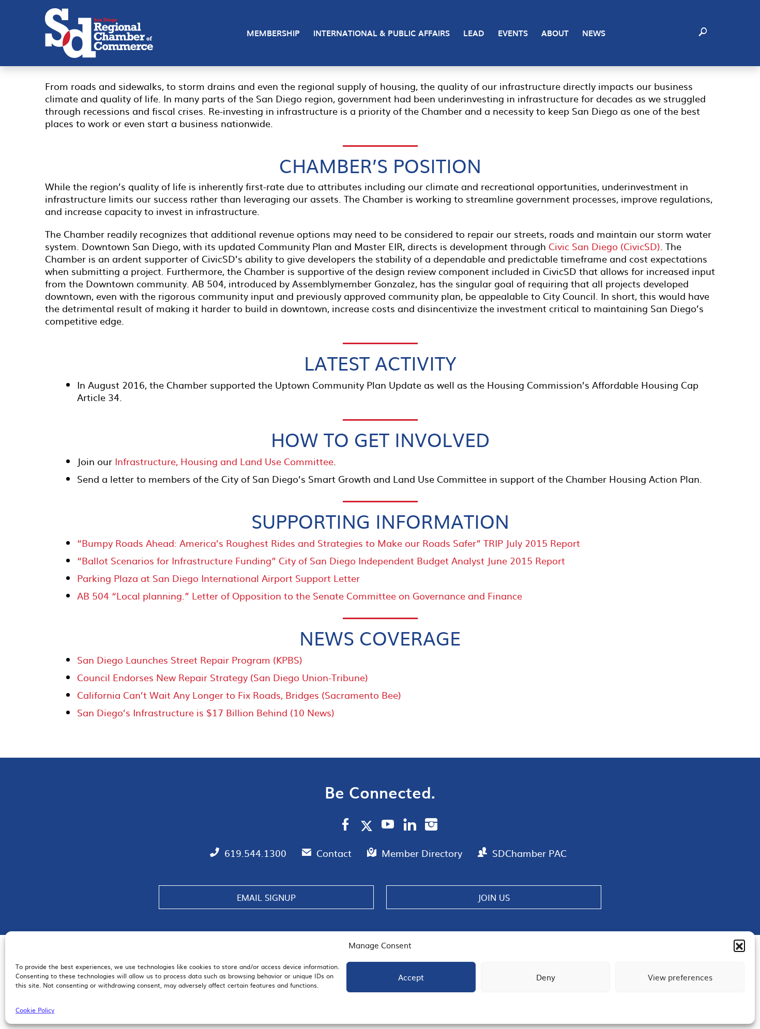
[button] (739, 945)
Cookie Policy (35, 1010)
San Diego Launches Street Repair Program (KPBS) (189, 660)
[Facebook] (345, 826)
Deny (545, 977)
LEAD (473, 33)
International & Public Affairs (381, 33)
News (593, 33)
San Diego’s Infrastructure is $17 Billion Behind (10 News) (206, 712)
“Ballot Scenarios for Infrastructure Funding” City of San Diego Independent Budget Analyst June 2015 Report (321, 560)
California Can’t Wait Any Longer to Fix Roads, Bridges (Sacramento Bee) (239, 695)
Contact (335, 853)
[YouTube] (388, 826)
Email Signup (266, 897)
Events (513, 33)
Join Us (494, 897)
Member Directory (423, 853)
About (555, 33)
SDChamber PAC (529, 853)
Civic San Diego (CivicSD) (604, 246)
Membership (273, 33)
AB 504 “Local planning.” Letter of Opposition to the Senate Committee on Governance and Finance (299, 596)
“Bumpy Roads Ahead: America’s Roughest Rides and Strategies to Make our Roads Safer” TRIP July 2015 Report (328, 543)
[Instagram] (431, 826)
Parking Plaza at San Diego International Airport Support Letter (218, 578)
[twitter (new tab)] (368, 825)
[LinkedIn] (409, 826)
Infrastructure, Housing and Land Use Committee (224, 461)
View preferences (680, 977)
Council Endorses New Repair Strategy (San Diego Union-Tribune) (222, 677)
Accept (411, 977)
